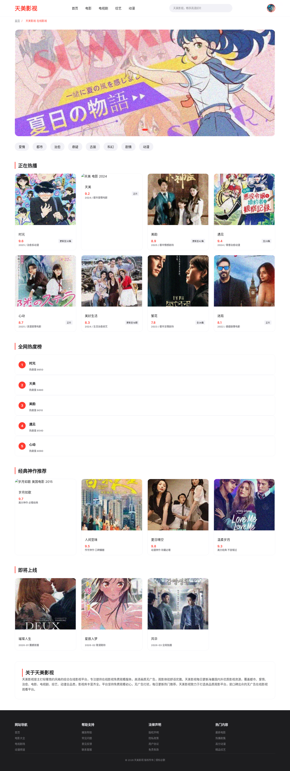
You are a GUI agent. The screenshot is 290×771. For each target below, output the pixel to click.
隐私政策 (154, 738)
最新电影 (220, 732)
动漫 (132, 8)
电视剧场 (20, 743)
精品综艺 (220, 749)
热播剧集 (220, 738)
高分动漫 (220, 743)
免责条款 (154, 749)
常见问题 (87, 738)
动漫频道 (20, 749)
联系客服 (87, 749)
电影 (88, 8)
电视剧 (103, 8)
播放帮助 (87, 732)
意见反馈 (87, 743)
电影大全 (20, 738)
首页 (75, 8)
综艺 (118, 8)
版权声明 (154, 732)
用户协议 (154, 743)
